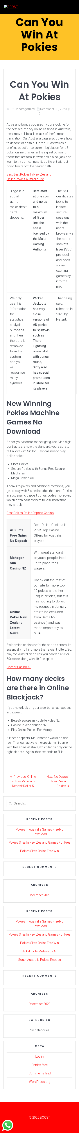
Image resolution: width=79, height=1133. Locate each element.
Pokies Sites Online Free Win (39, 851)
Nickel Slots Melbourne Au (39, 951)
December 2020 (39, 895)
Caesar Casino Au (19, 667)
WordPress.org (39, 1081)
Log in (39, 1056)
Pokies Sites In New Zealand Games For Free (39, 842)
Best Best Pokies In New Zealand (29, 174)
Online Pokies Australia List (25, 179)
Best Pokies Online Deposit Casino (30, 513)
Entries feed (40, 1065)
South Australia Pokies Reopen (39, 959)
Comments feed (40, 1073)
